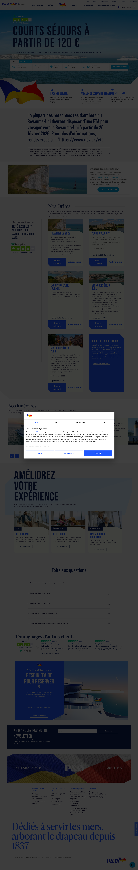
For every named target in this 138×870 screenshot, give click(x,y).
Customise (68, 453)
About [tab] (103, 422)
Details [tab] (57, 422)
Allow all (98, 453)
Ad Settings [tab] (80, 422)
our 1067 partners (38, 432)
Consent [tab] (35, 422)
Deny (40, 453)
